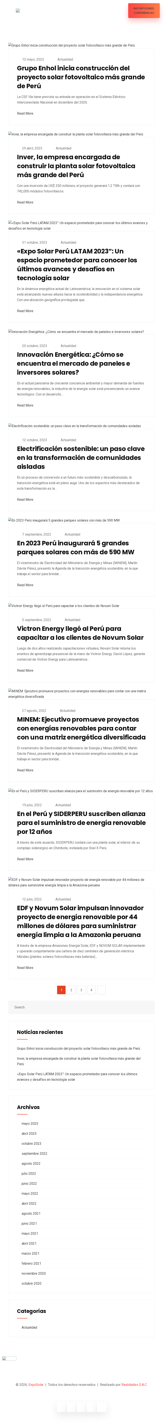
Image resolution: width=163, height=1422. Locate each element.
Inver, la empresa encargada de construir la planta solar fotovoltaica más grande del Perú (76, 166)
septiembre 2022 (34, 1154)
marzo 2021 (30, 1253)
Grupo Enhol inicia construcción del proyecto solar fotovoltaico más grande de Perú (81, 77)
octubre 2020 (31, 1283)
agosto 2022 (31, 1164)
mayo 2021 (30, 1233)
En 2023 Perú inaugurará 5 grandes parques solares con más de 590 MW (76, 548)
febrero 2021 (31, 1263)
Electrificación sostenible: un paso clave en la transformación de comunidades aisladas (81, 457)
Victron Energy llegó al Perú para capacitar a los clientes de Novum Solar (80, 633)
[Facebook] (61, 1407)
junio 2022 (29, 1184)
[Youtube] (91, 1407)
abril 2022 (29, 1204)
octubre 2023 (31, 1144)
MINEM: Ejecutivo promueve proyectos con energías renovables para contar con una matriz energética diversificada (81, 728)
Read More (25, 113)
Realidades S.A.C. (134, 1385)
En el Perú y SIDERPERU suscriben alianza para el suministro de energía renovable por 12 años (81, 822)
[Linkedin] (81, 1407)
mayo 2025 (30, 1124)
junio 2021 (29, 1223)
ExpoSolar (36, 1385)
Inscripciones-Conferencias (144, 10)
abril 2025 (29, 1134)
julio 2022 (29, 1174)
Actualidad (65, 59)
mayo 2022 (30, 1194)
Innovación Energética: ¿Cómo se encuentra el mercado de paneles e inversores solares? (73, 363)
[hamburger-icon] (121, 10)
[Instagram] (101, 1407)
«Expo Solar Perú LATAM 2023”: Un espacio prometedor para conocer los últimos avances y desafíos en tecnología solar (77, 265)
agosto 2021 (31, 1214)
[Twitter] (71, 1407)
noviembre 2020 (34, 1273)
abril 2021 (29, 1243)
